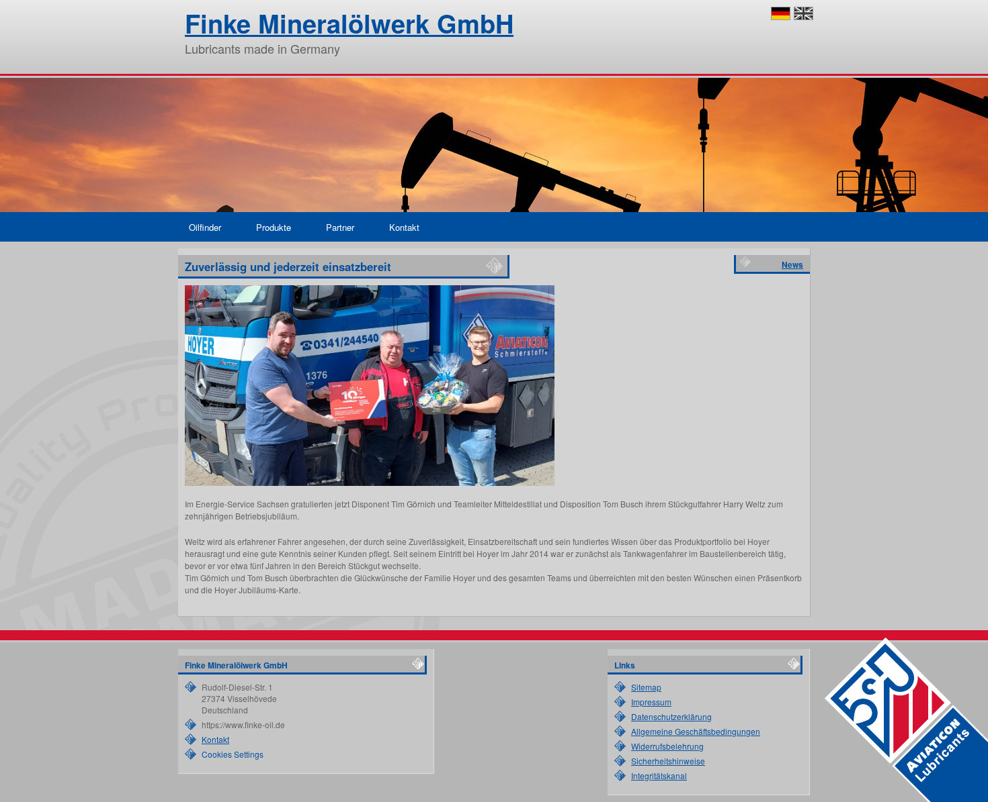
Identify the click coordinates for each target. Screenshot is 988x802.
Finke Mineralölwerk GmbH (349, 23)
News (792, 264)
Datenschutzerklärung (671, 716)
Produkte (273, 227)
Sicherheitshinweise (668, 760)
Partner (340, 227)
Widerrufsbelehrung (667, 746)
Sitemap (646, 687)
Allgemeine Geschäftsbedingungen (695, 731)
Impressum (651, 701)
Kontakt (404, 227)
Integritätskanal (659, 775)
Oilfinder (205, 227)
